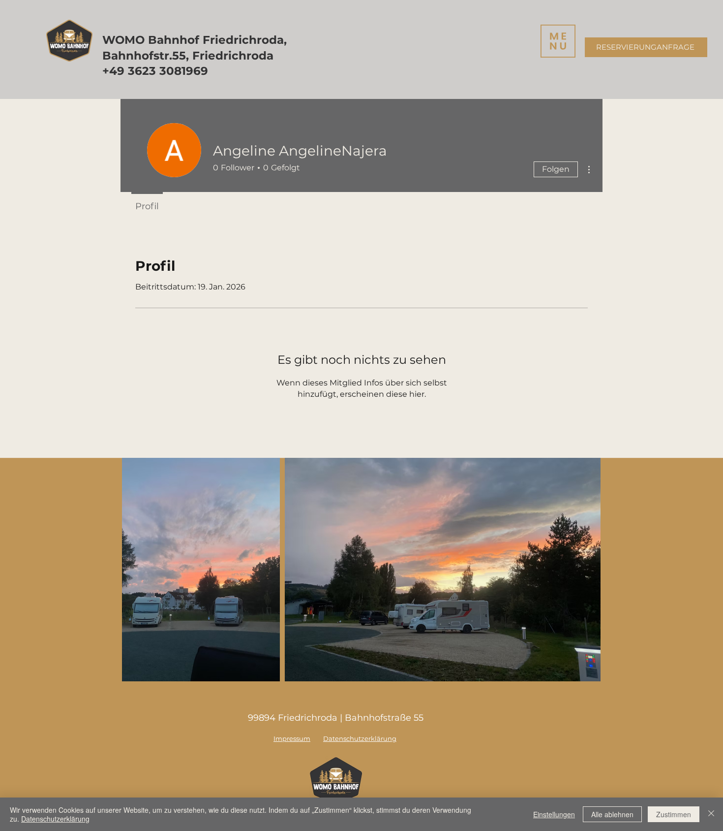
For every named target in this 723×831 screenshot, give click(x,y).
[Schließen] (711, 814)
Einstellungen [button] (554, 814)
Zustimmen (673, 814)
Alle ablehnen (612, 814)
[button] (558, 41)
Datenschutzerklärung (55, 819)
